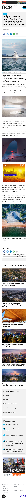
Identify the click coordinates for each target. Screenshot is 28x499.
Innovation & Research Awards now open (15, 430)
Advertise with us (19, 484)
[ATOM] (8, 496)
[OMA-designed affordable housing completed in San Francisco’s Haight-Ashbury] (14, 295)
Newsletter (5, 484)
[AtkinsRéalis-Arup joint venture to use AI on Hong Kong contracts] (14, 336)
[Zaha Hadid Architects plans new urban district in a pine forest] (14, 275)
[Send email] (17, 34)
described (10, 119)
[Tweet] (7, 34)
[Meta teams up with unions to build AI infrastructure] (14, 316)
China (8, 249)
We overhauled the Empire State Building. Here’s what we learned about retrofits (14, 443)
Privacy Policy (18, 486)
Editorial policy (18, 490)
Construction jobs (11, 391)
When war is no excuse (12, 424)
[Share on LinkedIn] (11, 34)
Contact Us (5, 490)
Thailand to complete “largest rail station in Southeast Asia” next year (15, 436)
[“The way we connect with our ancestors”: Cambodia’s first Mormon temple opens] (14, 375)
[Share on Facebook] (4, 34)
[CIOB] (20, 496)
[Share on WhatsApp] (14, 34)
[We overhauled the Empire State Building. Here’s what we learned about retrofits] (14, 356)
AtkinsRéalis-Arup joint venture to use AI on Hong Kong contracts (14, 450)
